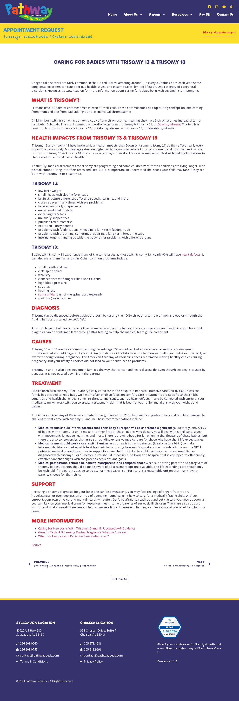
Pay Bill (204, 14)
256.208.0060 (36, 37)
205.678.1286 (80, 37)
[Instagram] (216, 6)
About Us (131, 14)
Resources (180, 14)
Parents (155, 14)
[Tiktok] (231, 6)
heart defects (191, 254)
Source (36, 545)
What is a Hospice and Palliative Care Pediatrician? (73, 536)
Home (112, 14)
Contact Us (225, 14)
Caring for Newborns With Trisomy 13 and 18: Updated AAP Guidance (86, 528)
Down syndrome (169, 124)
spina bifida (46, 294)
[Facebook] (209, 6)
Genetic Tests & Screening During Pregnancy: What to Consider (82, 532)
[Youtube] (224, 6)
